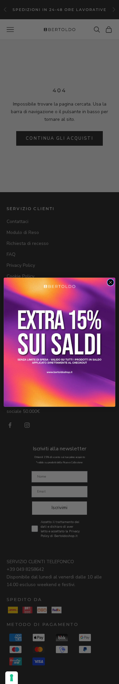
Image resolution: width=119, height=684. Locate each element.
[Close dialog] (110, 282)
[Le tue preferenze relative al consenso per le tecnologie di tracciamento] (11, 677)
